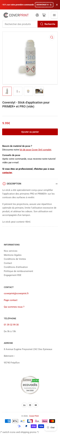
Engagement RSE (12, 275)
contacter (7, 172)
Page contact (10, 300)
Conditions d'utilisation (16, 267)
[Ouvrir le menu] (54, 15)
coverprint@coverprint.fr (16, 293)
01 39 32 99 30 (11, 324)
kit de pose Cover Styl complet (35, 149)
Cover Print (34, 416)
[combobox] (30, 24)
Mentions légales (13, 255)
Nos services (10, 251)
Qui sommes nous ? (14, 306)
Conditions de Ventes (15, 259)
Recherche (49, 24)
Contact (8, 263)
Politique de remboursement (18, 271)
